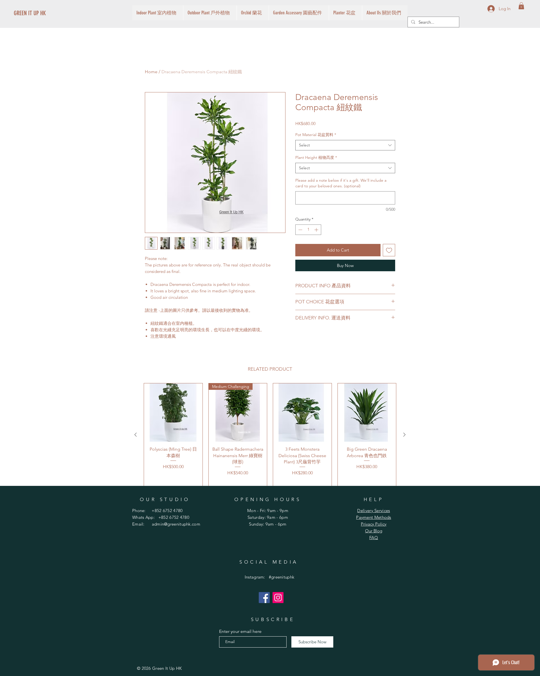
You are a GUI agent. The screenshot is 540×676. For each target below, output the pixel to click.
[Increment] (316, 230)
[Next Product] (404, 434)
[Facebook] (264, 597)
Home (151, 71)
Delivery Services (373, 510)
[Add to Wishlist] (389, 250)
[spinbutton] (308, 230)
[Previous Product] (135, 434)
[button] (521, 5)
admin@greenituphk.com (176, 524)
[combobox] (345, 145)
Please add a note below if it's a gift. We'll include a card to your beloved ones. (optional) (340, 183)
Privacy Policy (373, 524)
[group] (270, 435)
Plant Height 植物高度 (316, 157)
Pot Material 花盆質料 (315, 134)
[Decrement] (299, 230)
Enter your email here (240, 631)
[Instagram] (278, 597)
